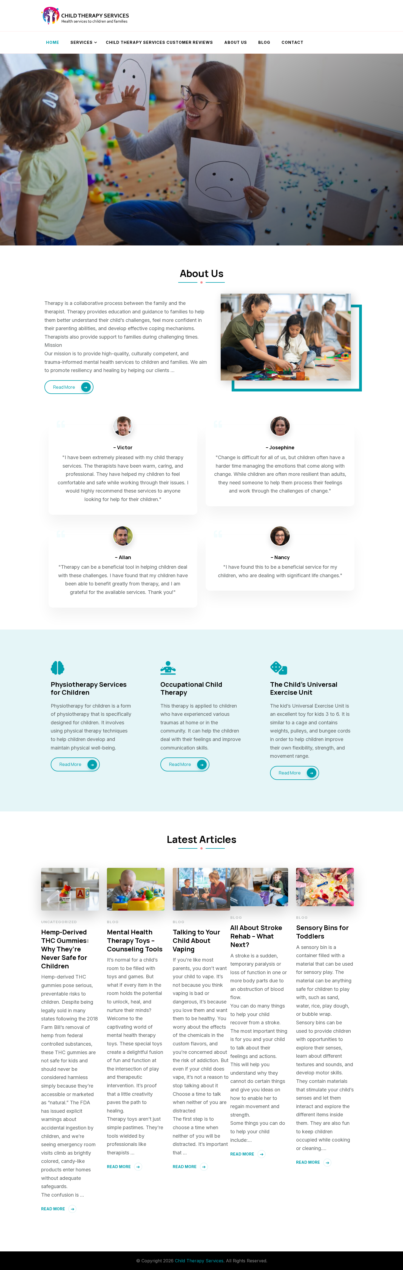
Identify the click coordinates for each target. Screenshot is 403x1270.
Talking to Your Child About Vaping (196, 940)
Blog (264, 42)
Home (52, 42)
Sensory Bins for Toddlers (322, 931)
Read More (64, 387)
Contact (292, 42)
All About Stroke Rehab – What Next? (256, 936)
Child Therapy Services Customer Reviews (159, 42)
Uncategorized (59, 922)
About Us (235, 42)
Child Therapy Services (199, 1260)
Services (81, 42)
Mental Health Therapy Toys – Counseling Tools (135, 940)
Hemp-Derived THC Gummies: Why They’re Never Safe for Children (65, 949)
